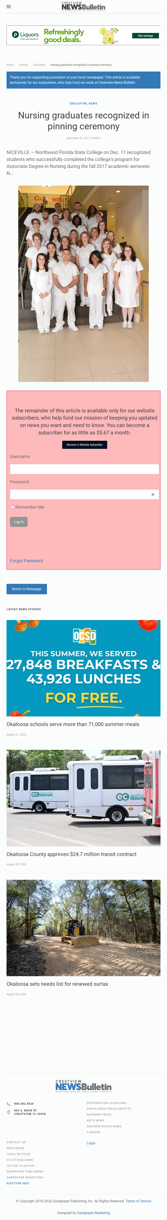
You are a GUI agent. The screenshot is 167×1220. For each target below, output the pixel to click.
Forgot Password (26, 560)
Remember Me (29, 507)
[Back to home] (83, 6)
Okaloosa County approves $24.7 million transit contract (72, 854)
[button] (9, 6)
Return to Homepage (26, 589)
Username (20, 456)
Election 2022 (18, 1183)
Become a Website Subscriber (85, 444)
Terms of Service (138, 1201)
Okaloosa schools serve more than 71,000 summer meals (73, 724)
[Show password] (153, 494)
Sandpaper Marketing (93, 1213)
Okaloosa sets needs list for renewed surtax (57, 984)
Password (19, 481)
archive (96, 138)
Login (91, 1143)
